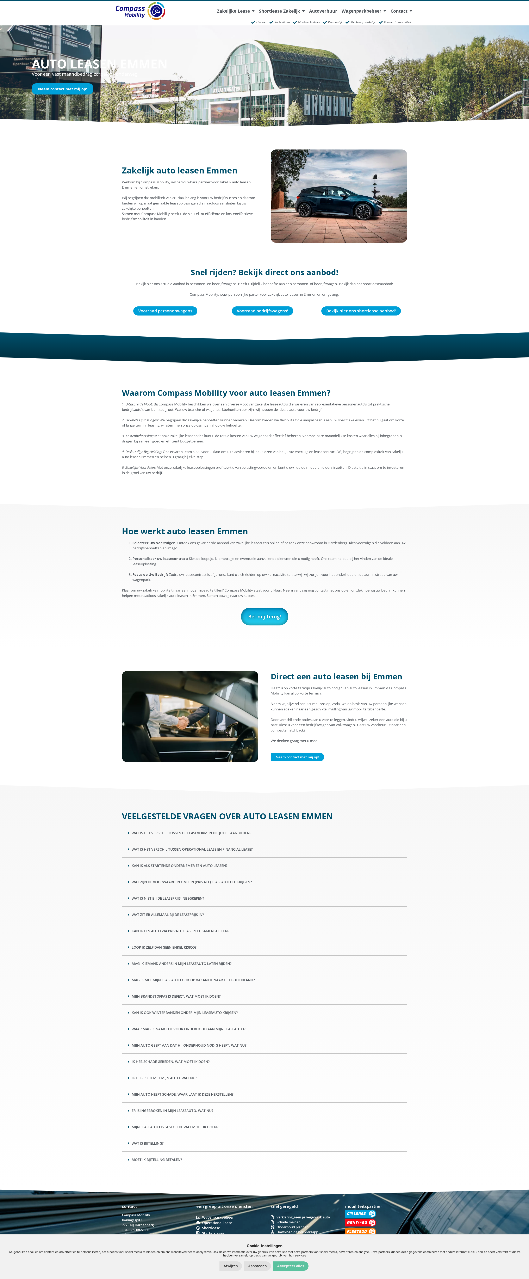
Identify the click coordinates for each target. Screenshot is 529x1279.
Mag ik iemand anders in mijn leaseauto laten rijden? (182, 963)
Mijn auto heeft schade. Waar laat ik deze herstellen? (183, 1094)
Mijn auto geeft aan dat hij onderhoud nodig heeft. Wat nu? (189, 1045)
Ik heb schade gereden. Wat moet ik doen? (171, 1061)
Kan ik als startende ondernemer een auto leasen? (180, 865)
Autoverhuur (323, 11)
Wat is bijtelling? (148, 1143)
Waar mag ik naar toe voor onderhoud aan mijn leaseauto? (188, 1029)
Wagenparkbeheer (361, 11)
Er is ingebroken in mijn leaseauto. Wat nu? (172, 1110)
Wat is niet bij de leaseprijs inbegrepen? (168, 898)
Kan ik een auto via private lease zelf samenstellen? (180, 931)
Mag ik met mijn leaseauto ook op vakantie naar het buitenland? (193, 980)
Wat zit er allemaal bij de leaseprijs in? (168, 914)
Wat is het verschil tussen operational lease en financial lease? (192, 849)
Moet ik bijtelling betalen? (157, 1159)
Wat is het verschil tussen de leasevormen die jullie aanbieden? (191, 833)
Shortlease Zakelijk (279, 11)
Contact (399, 11)
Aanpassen (257, 1266)
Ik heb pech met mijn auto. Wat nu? (164, 1078)
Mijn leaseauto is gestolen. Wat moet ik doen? (175, 1127)
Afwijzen (231, 1266)
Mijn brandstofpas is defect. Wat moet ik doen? (176, 996)
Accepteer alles (290, 1266)
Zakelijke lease (233, 11)
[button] (264, 833)
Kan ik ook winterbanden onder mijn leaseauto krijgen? (185, 1012)
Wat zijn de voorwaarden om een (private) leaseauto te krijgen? (192, 882)
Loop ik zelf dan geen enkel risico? (164, 947)
